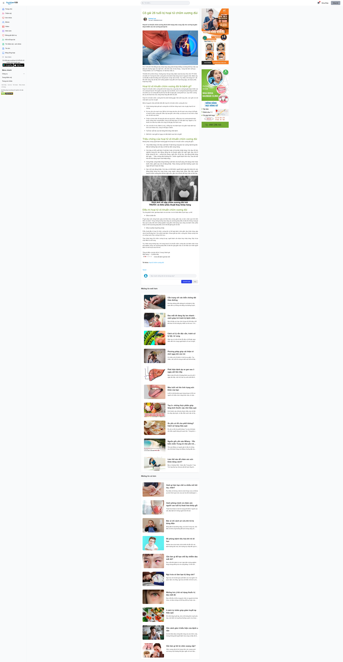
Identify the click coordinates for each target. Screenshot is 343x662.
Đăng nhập (325, 3)
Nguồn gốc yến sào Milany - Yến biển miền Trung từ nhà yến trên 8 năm (182, 442)
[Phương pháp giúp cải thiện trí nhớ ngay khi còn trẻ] (154, 356)
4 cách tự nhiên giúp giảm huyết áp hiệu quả (181, 611)
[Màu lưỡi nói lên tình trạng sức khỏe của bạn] (154, 392)
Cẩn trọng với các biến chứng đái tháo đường (182, 298)
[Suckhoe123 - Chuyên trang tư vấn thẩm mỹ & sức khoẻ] (12, 2)
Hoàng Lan (152, 18)
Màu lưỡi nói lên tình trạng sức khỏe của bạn (181, 388)
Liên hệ (10, 85)
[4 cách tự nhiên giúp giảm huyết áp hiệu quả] (153, 614)
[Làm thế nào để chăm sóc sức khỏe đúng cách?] (154, 464)
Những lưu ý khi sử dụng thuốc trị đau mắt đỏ (180, 593)
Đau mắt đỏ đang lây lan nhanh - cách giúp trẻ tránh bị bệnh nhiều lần (182, 316)
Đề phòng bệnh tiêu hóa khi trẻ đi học (180, 539)
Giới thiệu (4, 85)
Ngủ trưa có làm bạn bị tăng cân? (180, 574)
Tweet (144, 270)
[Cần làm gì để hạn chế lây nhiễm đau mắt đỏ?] (153, 561)
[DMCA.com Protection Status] (7, 93)
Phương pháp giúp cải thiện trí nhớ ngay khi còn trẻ (181, 352)
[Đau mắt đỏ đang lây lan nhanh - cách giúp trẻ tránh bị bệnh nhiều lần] (154, 320)
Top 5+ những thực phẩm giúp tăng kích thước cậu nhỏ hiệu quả (182, 406)
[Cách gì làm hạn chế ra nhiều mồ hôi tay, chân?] (153, 489)
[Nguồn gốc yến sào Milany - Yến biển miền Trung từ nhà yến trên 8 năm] (154, 446)
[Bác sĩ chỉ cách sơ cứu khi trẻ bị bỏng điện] (153, 525)
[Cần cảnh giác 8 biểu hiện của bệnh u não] (153, 632)
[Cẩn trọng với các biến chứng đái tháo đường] (154, 302)
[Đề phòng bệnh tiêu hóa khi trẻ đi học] (153, 543)
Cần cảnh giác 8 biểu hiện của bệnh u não (182, 629)
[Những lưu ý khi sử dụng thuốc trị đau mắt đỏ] (153, 597)
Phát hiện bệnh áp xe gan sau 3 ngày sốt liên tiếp (181, 370)
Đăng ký (335, 3)
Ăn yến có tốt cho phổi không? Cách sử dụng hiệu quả (181, 424)
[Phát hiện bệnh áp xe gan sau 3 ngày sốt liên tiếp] (154, 374)
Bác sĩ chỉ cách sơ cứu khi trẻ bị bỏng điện (180, 522)
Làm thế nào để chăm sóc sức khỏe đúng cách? (180, 460)
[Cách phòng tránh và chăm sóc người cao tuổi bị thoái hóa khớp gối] (153, 507)
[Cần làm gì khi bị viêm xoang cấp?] (153, 650)
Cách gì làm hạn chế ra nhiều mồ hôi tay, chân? (181, 486)
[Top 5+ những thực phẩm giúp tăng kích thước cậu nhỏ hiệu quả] (154, 410)
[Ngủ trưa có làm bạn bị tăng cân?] (153, 579)
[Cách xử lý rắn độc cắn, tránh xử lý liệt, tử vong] (154, 338)
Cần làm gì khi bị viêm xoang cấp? (181, 646)
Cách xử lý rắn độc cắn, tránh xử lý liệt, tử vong (182, 334)
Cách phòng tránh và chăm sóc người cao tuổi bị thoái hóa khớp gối (181, 504)
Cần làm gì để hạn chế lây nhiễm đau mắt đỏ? (182, 557)
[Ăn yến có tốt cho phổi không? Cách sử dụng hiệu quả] (154, 428)
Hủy (195, 281)
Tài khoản (15, 85)
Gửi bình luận (186, 281)
